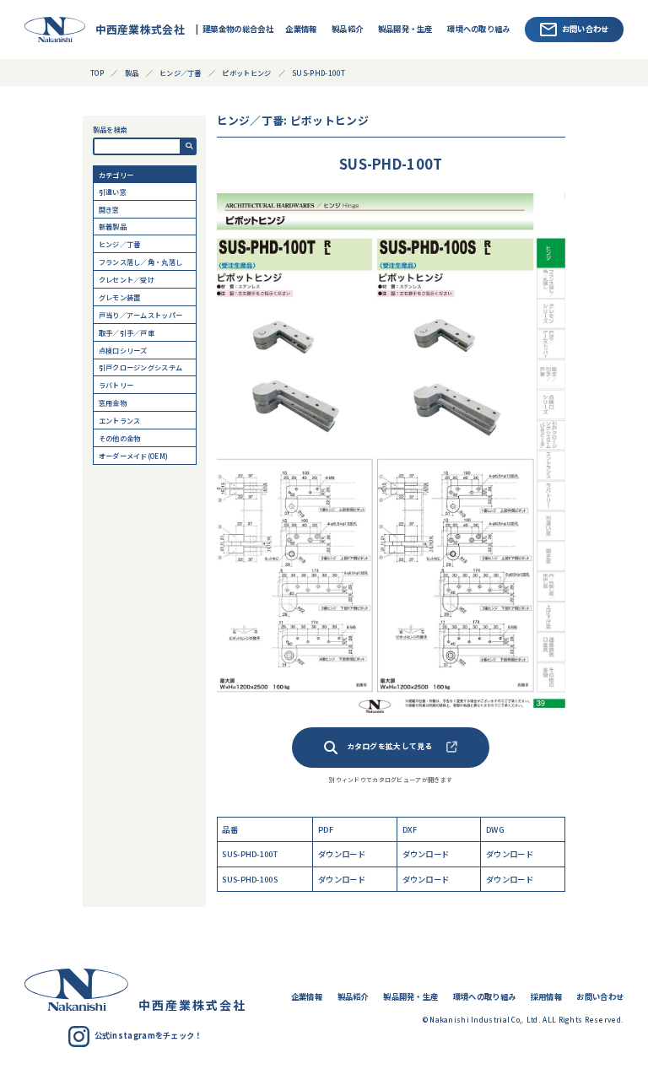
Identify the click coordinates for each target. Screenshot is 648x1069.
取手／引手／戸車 (126, 332)
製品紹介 (347, 29)
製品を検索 (110, 129)
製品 (132, 72)
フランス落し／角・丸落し (141, 261)
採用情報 (546, 996)
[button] (189, 147)
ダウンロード (341, 854)
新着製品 (113, 226)
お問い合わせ (585, 29)
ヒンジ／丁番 (120, 244)
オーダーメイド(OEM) (134, 456)
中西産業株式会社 (136, 29)
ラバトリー (116, 385)
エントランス (120, 420)
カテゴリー (116, 175)
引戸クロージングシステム (141, 367)
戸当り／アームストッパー (141, 315)
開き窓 (109, 209)
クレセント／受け (126, 279)
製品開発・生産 (405, 29)
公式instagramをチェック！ (148, 1035)
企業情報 (300, 29)
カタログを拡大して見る (390, 746)
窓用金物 (113, 402)
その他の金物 (120, 438)
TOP (97, 72)
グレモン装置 (120, 297)
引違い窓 (113, 191)
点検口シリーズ (123, 350)
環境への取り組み (478, 29)
